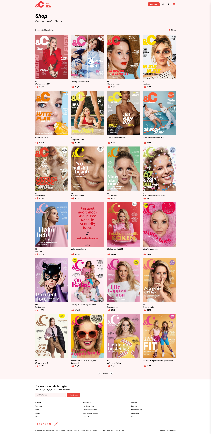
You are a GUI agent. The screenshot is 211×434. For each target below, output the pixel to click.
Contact (86, 417)
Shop (37, 410)
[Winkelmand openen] (169, 4)
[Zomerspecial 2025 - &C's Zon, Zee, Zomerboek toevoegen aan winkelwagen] (72, 366)
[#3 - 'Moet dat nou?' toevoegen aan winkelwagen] (108, 198)
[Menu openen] (174, 4)
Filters (173, 30)
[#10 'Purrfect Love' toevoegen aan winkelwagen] (37, 310)
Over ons (134, 406)
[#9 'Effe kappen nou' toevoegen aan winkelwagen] (108, 310)
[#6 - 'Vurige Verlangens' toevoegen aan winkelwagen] (72, 142)
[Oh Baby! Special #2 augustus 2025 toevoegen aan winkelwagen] (72, 310)
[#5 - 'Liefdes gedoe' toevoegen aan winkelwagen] (37, 198)
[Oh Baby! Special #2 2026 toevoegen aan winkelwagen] (72, 86)
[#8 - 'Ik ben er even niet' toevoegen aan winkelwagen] (108, 86)
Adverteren (135, 413)
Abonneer (153, 4)
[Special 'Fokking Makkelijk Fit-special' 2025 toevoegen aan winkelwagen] (144, 366)
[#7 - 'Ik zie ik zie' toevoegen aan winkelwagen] (144, 86)
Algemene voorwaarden (44, 430)
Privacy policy (73, 430)
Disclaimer (60, 430)
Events (37, 413)
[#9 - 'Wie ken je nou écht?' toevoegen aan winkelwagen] (37, 86)
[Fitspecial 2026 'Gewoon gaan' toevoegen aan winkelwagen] (144, 142)
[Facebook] (37, 424)
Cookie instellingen (89, 430)
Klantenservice (88, 406)
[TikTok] (56, 424)
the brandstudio (136, 410)
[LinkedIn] (49, 424)
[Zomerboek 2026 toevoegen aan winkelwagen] (37, 142)
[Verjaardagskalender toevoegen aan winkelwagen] (72, 254)
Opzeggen (120, 430)
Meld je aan (74, 395)
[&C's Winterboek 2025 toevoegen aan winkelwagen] (144, 254)
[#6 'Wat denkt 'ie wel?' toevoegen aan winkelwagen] (37, 366)
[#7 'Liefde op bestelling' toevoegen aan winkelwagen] (108, 366)
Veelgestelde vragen (90, 413)
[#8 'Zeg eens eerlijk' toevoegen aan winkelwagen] (144, 310)
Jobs (132, 417)
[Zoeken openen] (163, 4)
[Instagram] (43, 424)
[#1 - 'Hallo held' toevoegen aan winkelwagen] (37, 254)
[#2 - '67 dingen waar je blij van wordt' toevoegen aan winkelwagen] (144, 198)
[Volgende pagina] (111, 373)
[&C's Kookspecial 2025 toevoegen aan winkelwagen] (108, 254)
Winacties (38, 417)
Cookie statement (107, 430)
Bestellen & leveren (90, 410)
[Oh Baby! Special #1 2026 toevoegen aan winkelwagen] (108, 142)
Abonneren (39, 406)
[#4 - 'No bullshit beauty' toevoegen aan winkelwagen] (72, 198)
